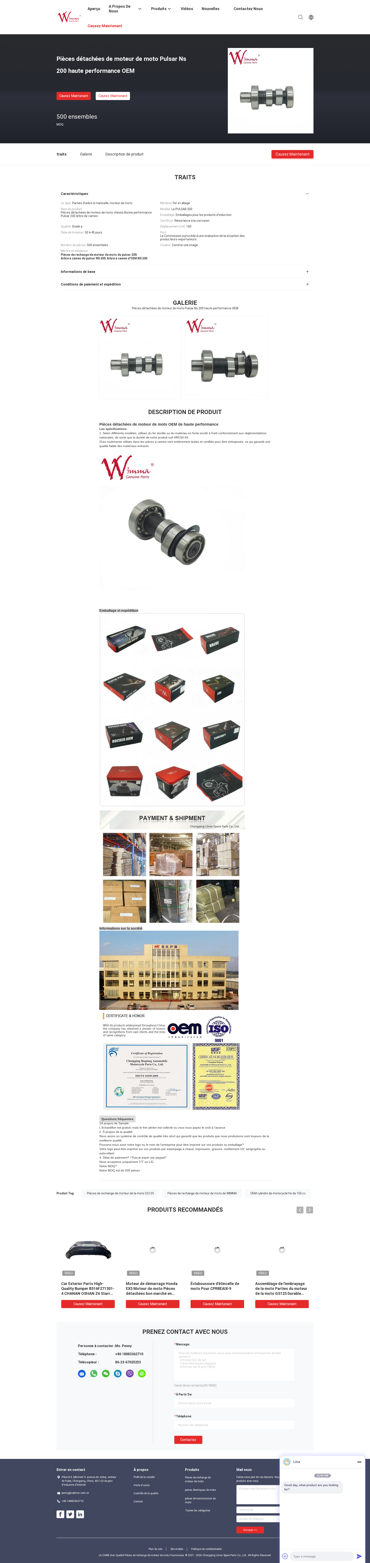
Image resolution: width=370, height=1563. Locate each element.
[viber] (130, 1374)
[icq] (142, 1374)
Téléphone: (184, 1416)
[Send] (359, 1556)
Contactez (188, 1440)
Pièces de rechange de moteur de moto (198, 1479)
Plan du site (155, 1549)
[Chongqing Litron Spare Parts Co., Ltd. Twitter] (70, 1514)
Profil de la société (144, 1477)
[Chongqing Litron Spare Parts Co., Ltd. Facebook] (60, 1514)
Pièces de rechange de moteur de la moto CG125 (120, 1193)
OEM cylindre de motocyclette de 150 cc (278, 1193)
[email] (82, 1374)
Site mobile (176, 1549)
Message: (183, 1344)
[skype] (118, 1374)
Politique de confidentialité (206, 1549)
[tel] (82, 1385)
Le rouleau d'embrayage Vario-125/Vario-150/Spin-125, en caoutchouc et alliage (87, 1288)
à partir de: (184, 1394)
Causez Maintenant (73, 96)
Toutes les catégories (197, 1510)
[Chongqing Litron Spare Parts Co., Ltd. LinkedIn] (80, 1514)
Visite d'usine (141, 1485)
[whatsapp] (94, 1374)
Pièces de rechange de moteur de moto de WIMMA (202, 1193)
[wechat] (106, 1374)
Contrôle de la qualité (146, 1493)
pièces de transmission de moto (200, 1500)
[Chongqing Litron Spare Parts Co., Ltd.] (69, 16)
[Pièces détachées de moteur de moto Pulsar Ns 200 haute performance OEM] (270, 90)
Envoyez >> (250, 1530)
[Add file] (285, 1556)
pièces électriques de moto (200, 1489)
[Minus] (359, 1461)
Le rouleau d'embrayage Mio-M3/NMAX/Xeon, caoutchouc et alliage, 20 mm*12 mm (281, 1288)
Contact (138, 1501)
